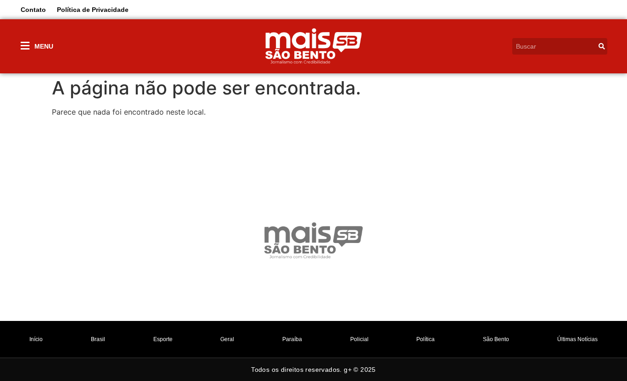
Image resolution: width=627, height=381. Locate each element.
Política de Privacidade (93, 9)
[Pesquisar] (601, 46)
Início (36, 339)
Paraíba (292, 339)
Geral (227, 339)
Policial (359, 339)
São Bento (496, 339)
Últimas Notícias (577, 339)
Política (425, 339)
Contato (33, 9)
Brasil (98, 339)
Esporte (163, 339)
